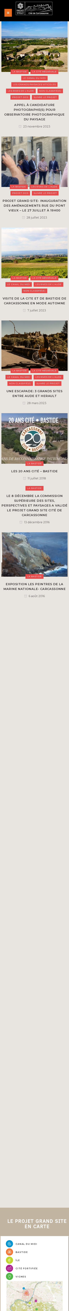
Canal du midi (26, 1244)
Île (18, 1260)
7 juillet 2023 (36, 310)
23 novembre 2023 (36, 126)
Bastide (22, 1252)
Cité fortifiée (27, 1268)
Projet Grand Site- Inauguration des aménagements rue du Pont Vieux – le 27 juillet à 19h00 (34, 205)
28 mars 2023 (36, 403)
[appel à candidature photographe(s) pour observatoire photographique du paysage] (34, 46)
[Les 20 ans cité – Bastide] (34, 438)
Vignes (21, 1276)
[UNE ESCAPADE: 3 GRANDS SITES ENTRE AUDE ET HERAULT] (34, 345)
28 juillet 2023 (36, 217)
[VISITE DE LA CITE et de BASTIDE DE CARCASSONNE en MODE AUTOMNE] (34, 252)
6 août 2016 (36, 596)
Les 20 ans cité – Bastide (34, 471)
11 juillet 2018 (36, 478)
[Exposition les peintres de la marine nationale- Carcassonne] (34, 554)
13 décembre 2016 (36, 522)
